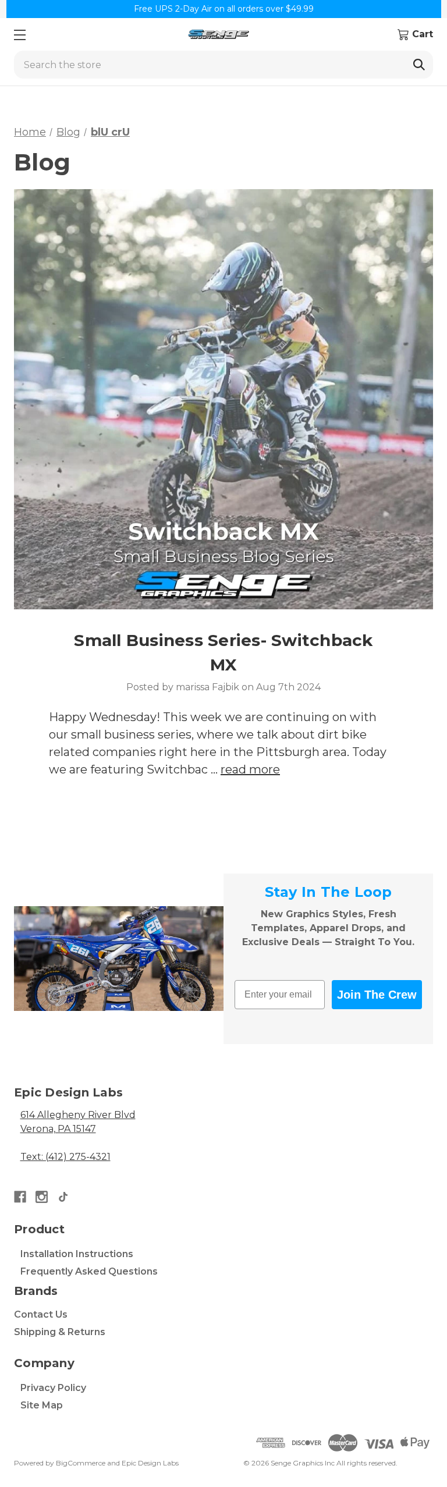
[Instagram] (42, 1197)
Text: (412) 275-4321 (65, 1156)
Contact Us (41, 1314)
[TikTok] (63, 1197)
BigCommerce (80, 1462)
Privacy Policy (53, 1387)
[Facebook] (20, 1197)
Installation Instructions (76, 1253)
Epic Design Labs (150, 1462)
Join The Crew (377, 994)
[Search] (419, 65)
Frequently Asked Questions (89, 1271)
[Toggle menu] (19, 35)
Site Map (41, 1405)
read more (250, 769)
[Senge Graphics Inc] (218, 35)
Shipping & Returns (59, 1331)
